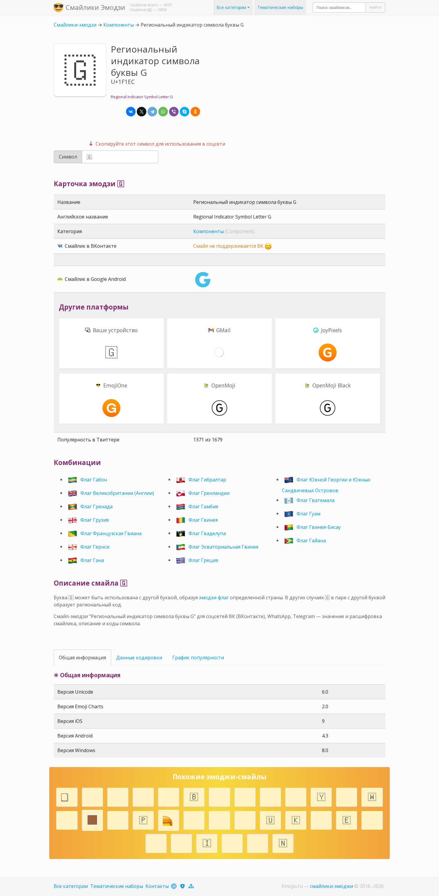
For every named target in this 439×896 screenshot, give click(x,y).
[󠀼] (245, 796)
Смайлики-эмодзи (75, 24)
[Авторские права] (174, 886)
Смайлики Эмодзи (95, 7)
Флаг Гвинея (203, 519)
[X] (141, 111)
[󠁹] (92, 796)
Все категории (71, 886)
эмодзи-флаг (214, 597)
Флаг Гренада (96, 506)
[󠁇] (220, 796)
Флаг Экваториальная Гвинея (223, 546)
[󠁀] (346, 796)
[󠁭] (296, 796)
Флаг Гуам (308, 513)
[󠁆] (321, 820)
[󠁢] (194, 820)
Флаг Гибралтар (207, 479)
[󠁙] (220, 820)
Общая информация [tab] (82, 657)
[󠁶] (372, 820)
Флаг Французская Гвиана (111, 533)
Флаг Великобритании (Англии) (117, 492)
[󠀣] (67, 820)
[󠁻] (257, 843)
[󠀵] (118, 820)
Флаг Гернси (94, 546)
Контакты (157, 886)
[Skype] (184, 111)
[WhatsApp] (163, 111)
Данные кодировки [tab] (139, 657)
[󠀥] (181, 843)
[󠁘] (168, 796)
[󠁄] (143, 796)
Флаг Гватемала (315, 500)
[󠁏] (232, 843)
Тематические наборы (280, 7)
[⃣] (67, 796)
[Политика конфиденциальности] (183, 886)
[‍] (156, 843)
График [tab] (198, 657)
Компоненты (118, 24)
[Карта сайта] (191, 886)
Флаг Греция (203, 560)
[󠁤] (245, 820)
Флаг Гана (92, 560)
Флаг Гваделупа (207, 533)
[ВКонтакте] (131, 111)
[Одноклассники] (195, 111)
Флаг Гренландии (209, 492)
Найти (375, 7)
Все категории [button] (231, 7)
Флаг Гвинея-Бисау (319, 527)
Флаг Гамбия (203, 506)
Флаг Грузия (94, 519)
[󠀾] (118, 796)
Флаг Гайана (311, 540)
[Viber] (174, 111)
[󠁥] (270, 796)
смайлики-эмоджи (331, 886)
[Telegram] (152, 111)
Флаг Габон (93, 479)
